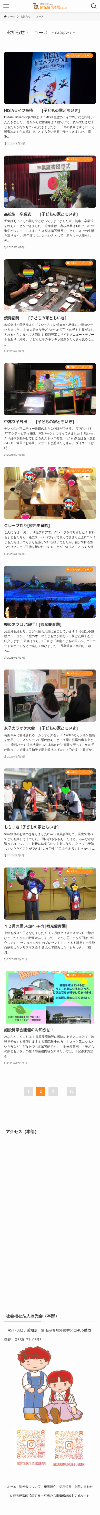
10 (71, 1091)
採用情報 (65, 1486)
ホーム (11, 1486)
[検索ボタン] (94, 6)
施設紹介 (50, 1486)
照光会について (30, 1486)
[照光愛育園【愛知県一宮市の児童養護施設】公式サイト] (50, 6)
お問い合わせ (83, 1486)
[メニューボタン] (6, 6)
